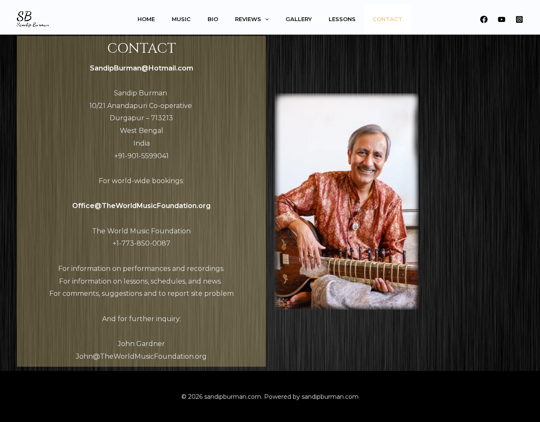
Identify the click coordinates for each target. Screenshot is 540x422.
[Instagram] (519, 19)
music (181, 19)
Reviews (248, 19)
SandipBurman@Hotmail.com (141, 68)
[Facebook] (484, 19)
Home (146, 19)
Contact (387, 19)
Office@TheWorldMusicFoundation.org (141, 206)
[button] (265, 19)
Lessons (342, 19)
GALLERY (299, 19)
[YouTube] (501, 19)
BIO (213, 19)
